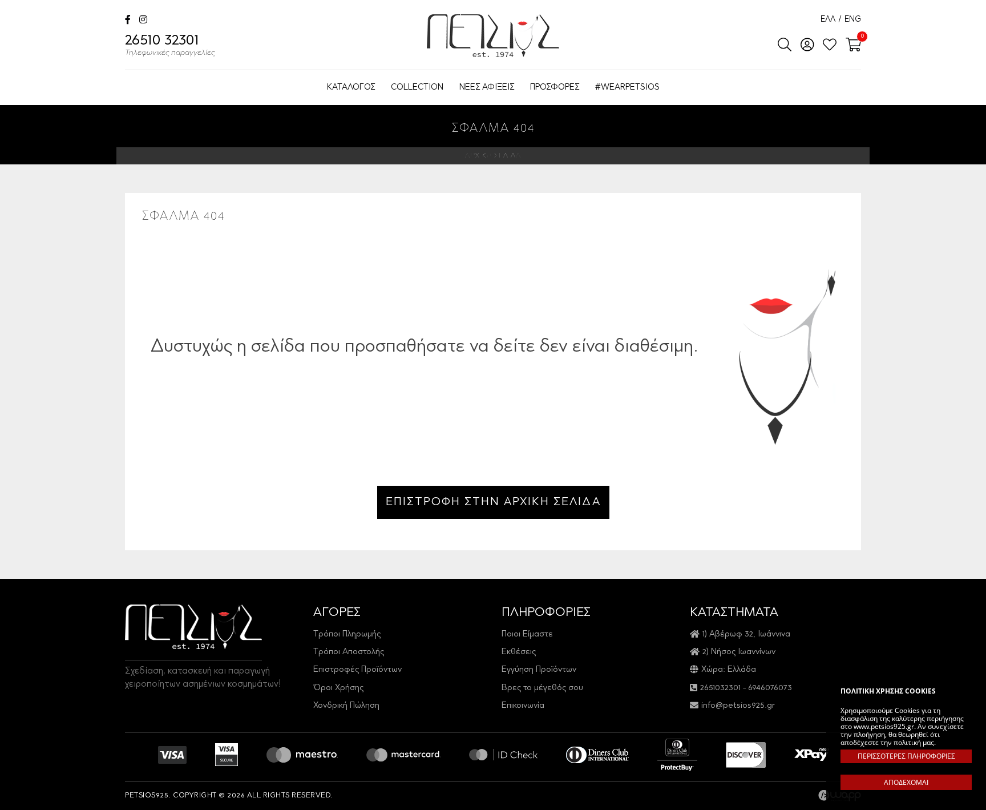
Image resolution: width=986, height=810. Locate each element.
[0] (850, 46)
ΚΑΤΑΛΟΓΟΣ (351, 87)
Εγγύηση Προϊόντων (539, 670)
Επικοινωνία (523, 706)
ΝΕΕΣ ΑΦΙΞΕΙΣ (486, 87)
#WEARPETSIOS (627, 87)
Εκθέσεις (519, 652)
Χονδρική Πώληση (346, 706)
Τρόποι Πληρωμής (347, 634)
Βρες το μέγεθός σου (542, 688)
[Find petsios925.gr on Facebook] (128, 20)
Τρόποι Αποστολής (348, 652)
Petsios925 (493, 35)
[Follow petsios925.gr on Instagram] (143, 20)
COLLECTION (417, 87)
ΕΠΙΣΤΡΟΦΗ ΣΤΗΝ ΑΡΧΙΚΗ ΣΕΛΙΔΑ (493, 502)
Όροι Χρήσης (338, 688)
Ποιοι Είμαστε (527, 634)
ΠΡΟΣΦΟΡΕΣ (554, 87)
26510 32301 (170, 45)
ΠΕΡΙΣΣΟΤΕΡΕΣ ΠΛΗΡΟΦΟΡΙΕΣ (906, 756)
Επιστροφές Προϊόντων (357, 670)
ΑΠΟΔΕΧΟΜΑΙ (906, 782)
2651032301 (720, 688)
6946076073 (770, 688)
